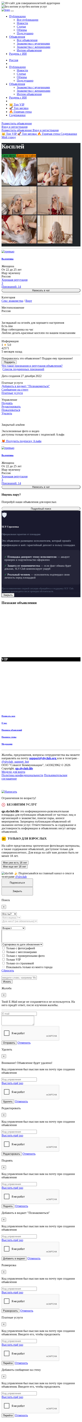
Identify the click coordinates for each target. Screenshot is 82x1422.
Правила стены (9, 737)
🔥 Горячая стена (49, 133)
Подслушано (25, 33)
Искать (7, 981)
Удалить (7, 413)
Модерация (7, 744)
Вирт (28, 300)
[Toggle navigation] (12, 11)
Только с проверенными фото (25, 955)
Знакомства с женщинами (33, 47)
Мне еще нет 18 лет (14, 866)
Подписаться (17, 882)
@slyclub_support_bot (15, 761)
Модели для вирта (13, 771)
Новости (22, 23)
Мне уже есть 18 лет (15, 862)
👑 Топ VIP (9, 133)
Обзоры (22, 30)
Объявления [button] (17, 36)
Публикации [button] (17, 16)
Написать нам (8, 716)
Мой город (9, 137)
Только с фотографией (20, 948)
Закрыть (8, 595)
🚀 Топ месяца (27, 133)
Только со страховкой (20, 963)
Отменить (24, 1042)
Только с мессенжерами (21, 952)
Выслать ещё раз (12, 1083)
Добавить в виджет (14, 1258)
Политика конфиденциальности (22, 775)
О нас (4, 723)
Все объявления (27, 40)
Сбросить (8, 970)
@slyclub (21, 876)
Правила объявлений (12, 730)
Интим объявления (29, 50)
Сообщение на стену (15, 389)
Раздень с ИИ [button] (18, 53)
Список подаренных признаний (23, 369)
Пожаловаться (11, 410)
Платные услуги (12, 393)
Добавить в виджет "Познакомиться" (26, 386)
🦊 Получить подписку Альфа (21, 441)
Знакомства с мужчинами (33, 43)
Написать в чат (41, 290)
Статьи (21, 26)
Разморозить (10, 1310)
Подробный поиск (41, 508)
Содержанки (69, 133)
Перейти (8, 1363)
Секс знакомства (12, 300)
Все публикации (27, 19)
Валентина (8, 258)
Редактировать (11, 406)
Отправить (9, 1042)
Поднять (7, 403)
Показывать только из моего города (29, 967)
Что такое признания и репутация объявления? (32, 365)
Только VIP (13, 959)
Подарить (9, 362)
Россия (13, 60)
